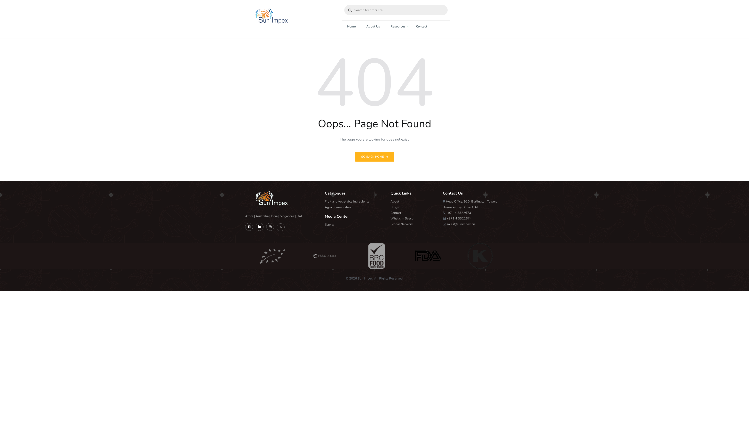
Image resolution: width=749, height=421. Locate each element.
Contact (421, 26)
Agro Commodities (338, 207)
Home (351, 26)
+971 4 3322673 (458, 213)
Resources (398, 26)
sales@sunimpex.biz (461, 224)
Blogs (394, 207)
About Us (373, 26)
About (394, 201)
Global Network (401, 224)
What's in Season (402, 218)
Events (329, 225)
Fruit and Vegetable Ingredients (347, 201)
